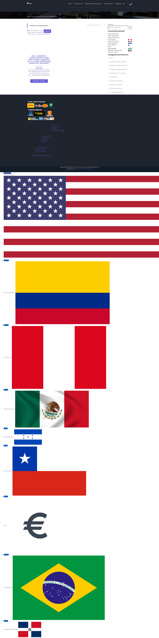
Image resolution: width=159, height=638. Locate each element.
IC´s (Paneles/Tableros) (116, 92)
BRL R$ (55, 571)
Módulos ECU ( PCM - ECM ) (118, 73)
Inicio (29, 16)
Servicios (54, 128)
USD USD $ (9, 215)
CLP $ (45, 458)
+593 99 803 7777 (43, 147)
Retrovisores (113, 77)
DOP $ (23, 625)
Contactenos (108, 3)
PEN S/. (55, 341)
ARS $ (23, 433)
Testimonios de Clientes (93, 3)
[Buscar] (130, 27)
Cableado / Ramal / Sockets (118, 61)
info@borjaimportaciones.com (41, 155)
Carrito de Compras (58, 130)
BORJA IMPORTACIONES (83, 169)
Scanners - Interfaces (116, 84)
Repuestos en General (116, 81)
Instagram (44, 140)
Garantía (118, 3)
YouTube (44, 142)
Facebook (44, 138)
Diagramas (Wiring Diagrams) (118, 69)
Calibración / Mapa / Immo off (118, 65)
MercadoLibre (45, 136)
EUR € (34, 511)
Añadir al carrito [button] (39, 81)
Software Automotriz (116, 88)
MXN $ (47, 399)
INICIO (70, 3)
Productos (78, 3)
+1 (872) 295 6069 (40, 151)
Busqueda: (110, 24)
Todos (111, 58)
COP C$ (57, 276)
